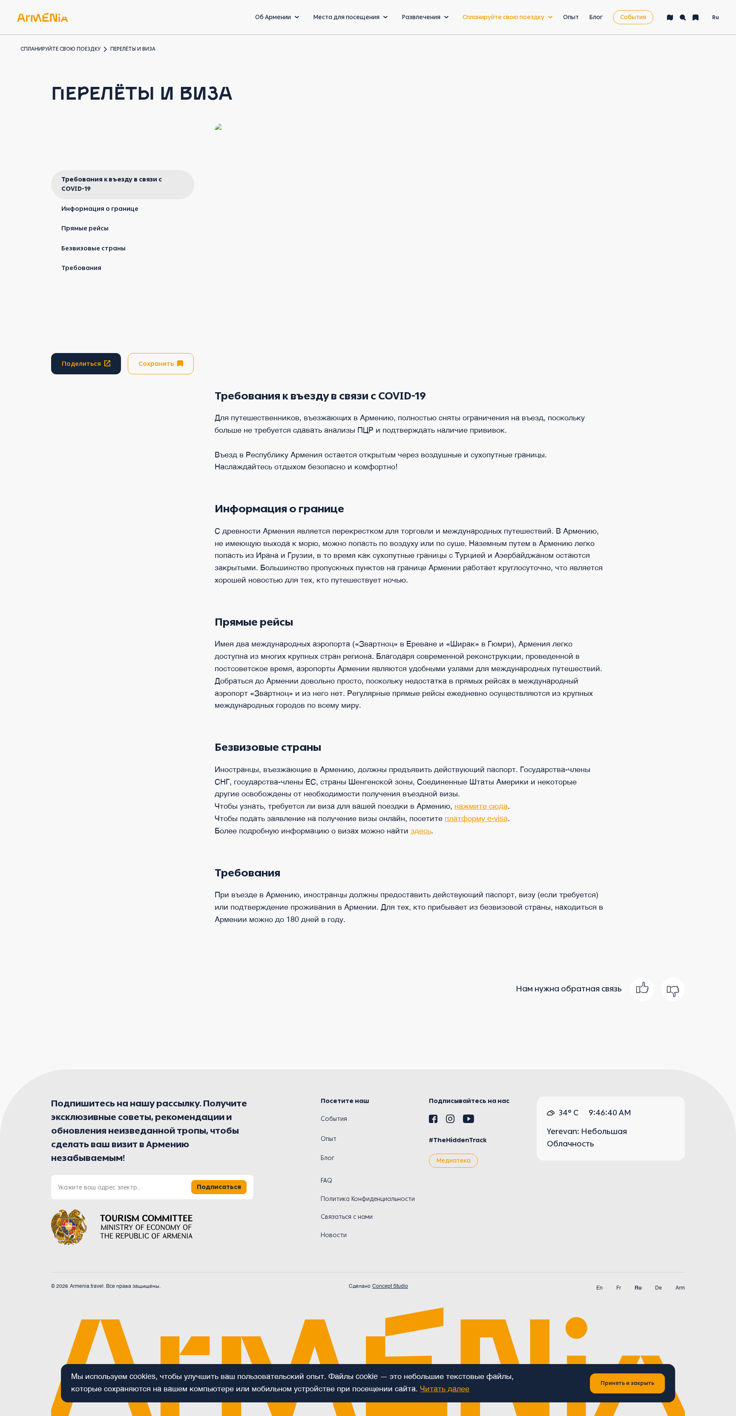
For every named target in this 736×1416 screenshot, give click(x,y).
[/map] (670, 17)
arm (680, 1288)
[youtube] (468, 1120)
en (599, 1288)
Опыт (571, 17)
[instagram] (450, 1120)
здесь (421, 831)
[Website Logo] (42, 17)
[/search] (683, 17)
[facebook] (433, 1120)
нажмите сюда (481, 806)
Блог (596, 17)
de (658, 1288)
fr (618, 1288)
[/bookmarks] (696, 17)
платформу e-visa (476, 819)
